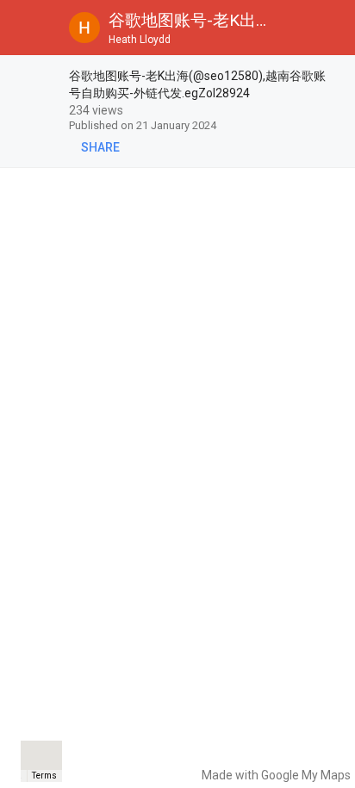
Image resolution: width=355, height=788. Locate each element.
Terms (44, 775)
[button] (27, 27)
